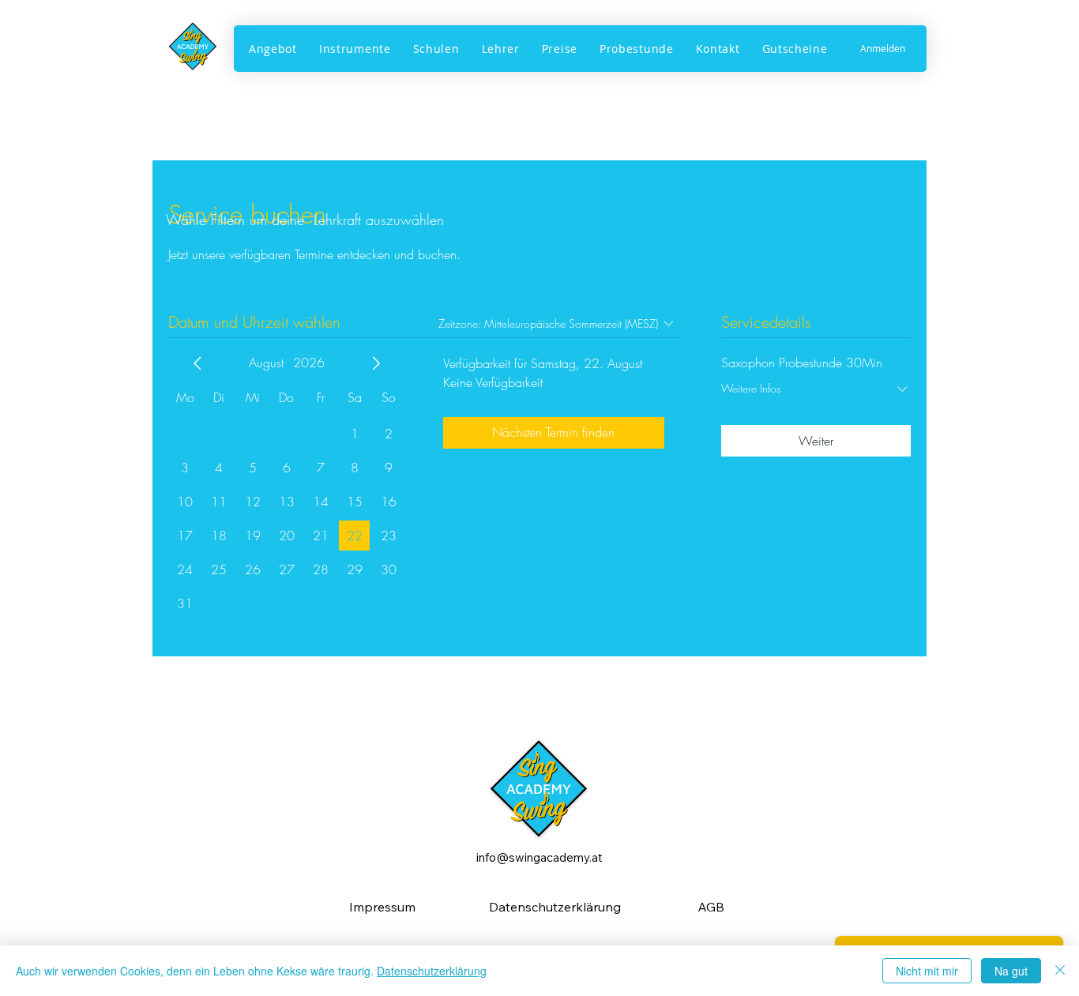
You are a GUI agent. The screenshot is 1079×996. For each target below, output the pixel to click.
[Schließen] (1060, 970)
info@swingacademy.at (539, 857)
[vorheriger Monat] (197, 363)
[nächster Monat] (376, 363)
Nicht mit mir (927, 971)
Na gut (1011, 971)
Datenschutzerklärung (432, 971)
